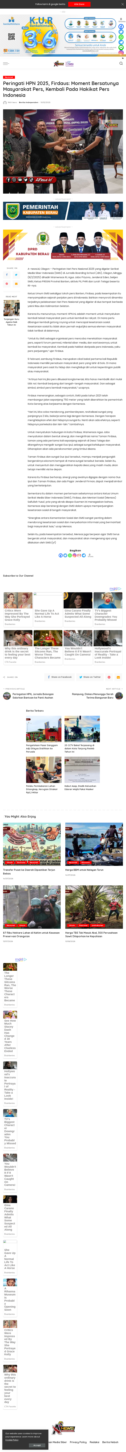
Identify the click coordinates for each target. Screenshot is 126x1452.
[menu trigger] (7, 63)
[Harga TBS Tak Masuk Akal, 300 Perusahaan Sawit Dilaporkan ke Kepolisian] (94, 907)
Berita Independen (28, 102)
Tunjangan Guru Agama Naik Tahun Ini (11, 322)
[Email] (16, 284)
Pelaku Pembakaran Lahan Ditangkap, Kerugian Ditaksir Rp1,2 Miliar (42, 789)
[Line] (121, 47)
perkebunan (97, 925)
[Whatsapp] (70, 555)
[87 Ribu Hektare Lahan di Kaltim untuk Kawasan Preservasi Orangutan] (32, 907)
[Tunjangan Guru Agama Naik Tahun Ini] (12, 308)
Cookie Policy (11, 1440)
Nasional (9, 77)
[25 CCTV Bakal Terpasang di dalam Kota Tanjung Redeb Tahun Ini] (82, 729)
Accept (37, 1445)
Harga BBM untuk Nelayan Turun (84, 869)
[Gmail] (79, 555)
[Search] (121, 63)
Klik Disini (79, 4)
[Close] (122, 4)
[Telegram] (84, 555)
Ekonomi (21, 862)
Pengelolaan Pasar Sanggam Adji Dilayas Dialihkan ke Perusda (42, 748)
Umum (10, 862)
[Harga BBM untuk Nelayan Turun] (94, 844)
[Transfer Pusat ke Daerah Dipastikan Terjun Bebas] (32, 844)
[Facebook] (6, 275)
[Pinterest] (6, 284)
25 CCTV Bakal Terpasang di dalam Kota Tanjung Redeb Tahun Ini (79, 748)
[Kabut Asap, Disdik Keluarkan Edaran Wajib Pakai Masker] (82, 770)
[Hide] (123, 58)
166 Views (12, 102)
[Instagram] (75, 555)
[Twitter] (16, 275)
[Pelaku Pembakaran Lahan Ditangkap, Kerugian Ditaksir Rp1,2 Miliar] (43, 770)
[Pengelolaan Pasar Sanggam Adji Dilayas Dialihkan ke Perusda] (43, 729)
